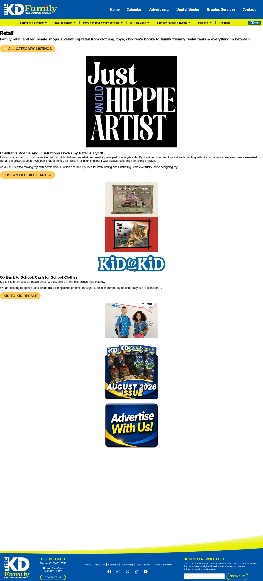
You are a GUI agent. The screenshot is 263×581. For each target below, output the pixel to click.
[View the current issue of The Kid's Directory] (131, 371)
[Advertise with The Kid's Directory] (131, 425)
